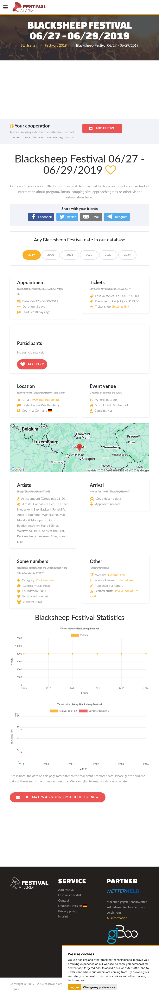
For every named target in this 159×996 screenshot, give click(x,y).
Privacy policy (67, 911)
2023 (108, 255)
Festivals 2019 (56, 45)
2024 (127, 255)
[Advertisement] (79, 89)
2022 (89, 255)
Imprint (63, 916)
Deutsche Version (70, 905)
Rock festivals (45, 580)
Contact (63, 900)
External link (120, 306)
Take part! (35, 364)
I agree (74, 987)
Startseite (28, 45)
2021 (70, 255)
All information (117, 918)
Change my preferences (99, 987)
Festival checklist (69, 895)
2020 (50, 255)
